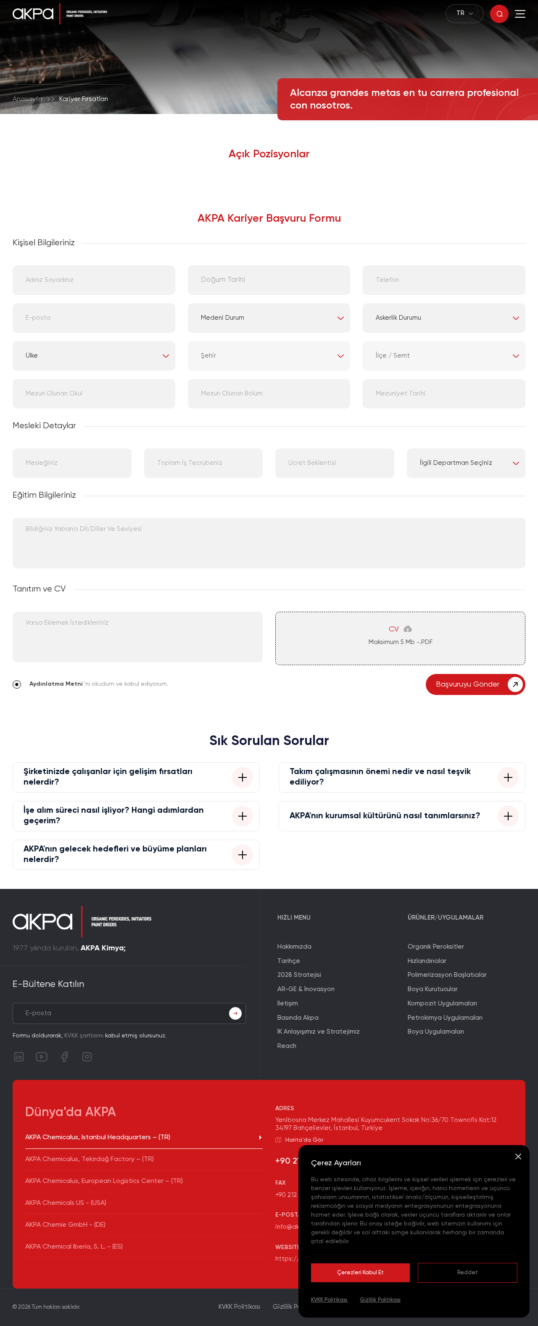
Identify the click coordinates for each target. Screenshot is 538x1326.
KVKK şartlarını (83, 1036)
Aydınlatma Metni (55, 684)
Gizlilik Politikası (380, 1300)
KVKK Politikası (329, 1300)
